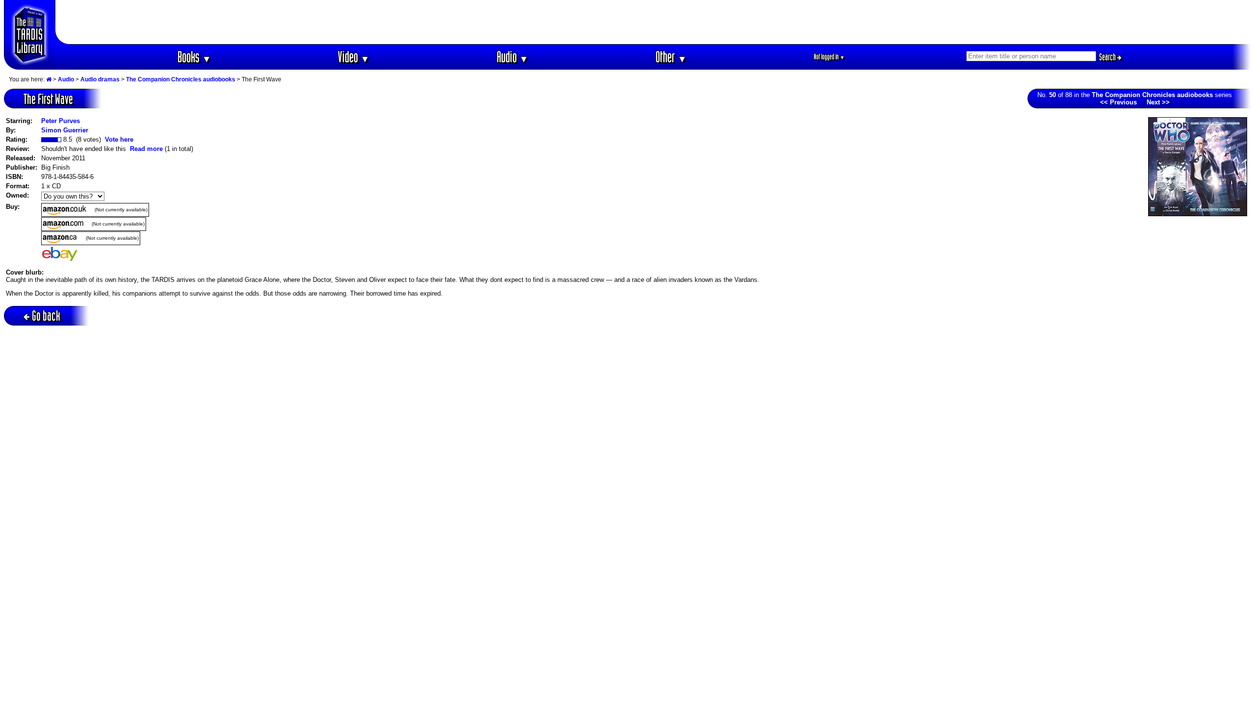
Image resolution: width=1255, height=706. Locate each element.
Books (194, 56)
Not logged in (829, 56)
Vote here (119, 139)
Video (354, 56)
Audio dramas (100, 79)
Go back (46, 315)
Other (671, 56)
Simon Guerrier (64, 130)
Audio (512, 56)
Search (1108, 56)
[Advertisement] (653, 22)
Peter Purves (60, 121)
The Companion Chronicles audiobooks (180, 79)
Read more (146, 148)
